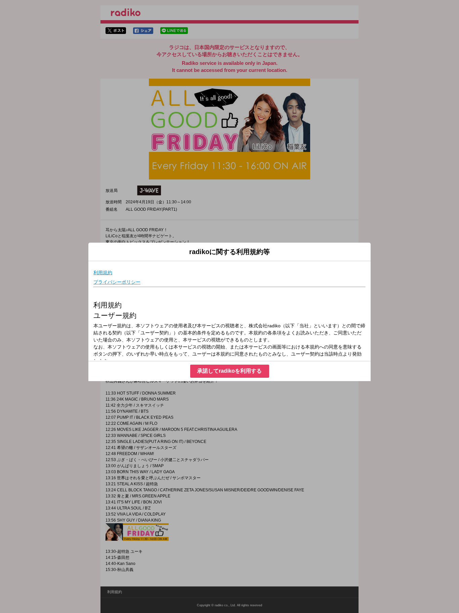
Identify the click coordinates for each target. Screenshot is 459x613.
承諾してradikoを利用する (229, 371)
